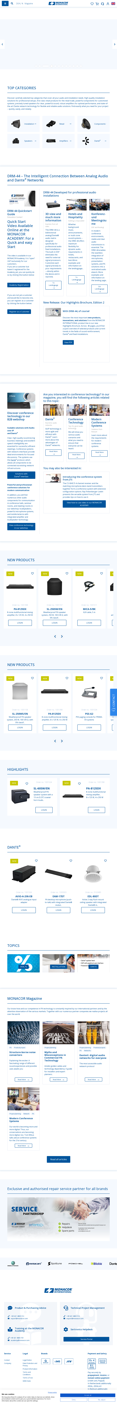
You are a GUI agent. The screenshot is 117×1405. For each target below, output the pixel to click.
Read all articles (58, 1159)
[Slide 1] (36, 66)
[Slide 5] (53, 66)
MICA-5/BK (89, 609)
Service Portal (86, 1339)
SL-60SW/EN (42, 788)
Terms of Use (28, 1378)
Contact (7, 1360)
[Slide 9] (70, 66)
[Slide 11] (77, 66)
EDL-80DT (93, 896)
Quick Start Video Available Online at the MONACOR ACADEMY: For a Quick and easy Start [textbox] (20, 234)
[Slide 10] (73, 66)
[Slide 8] (66, 66)
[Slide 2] (40, 66)
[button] (107, 3)
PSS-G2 (89, 713)
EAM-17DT (59, 896)
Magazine (29, 3)
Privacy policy (52, 1392)
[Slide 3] (43, 66)
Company (7, 1363)
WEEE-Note (27, 1381)
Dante (13, 460)
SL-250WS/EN (20, 713)
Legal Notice (27, 1360)
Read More (23, 1079)
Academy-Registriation (19, 285)
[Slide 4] (47, 66)
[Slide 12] (81, 66)
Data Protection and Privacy (30, 1364)
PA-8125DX (20, 609)
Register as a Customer (19, 311)
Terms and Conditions (27, 1373)
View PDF (68, 342)
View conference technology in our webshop (21, 526)
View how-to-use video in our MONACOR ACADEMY (84, 504)
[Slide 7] (62, 66)
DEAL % (19, 3)
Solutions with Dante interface (21, 475)
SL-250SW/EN (54, 609)
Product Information (30, 1369)
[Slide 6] (59, 66)
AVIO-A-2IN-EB (23, 896)
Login (20, 623)
